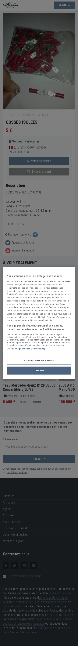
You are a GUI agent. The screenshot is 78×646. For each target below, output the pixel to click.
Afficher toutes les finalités (39, 360)
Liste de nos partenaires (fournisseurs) (26, 348)
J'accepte (39, 370)
